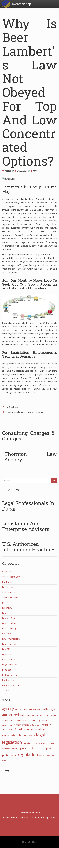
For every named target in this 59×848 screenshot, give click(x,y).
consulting (34, 720)
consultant (20, 720)
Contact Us (24, 817)
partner (51, 743)
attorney (37, 709)
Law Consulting (9, 628)
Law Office (7, 649)
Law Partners (8, 654)
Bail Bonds (7, 582)
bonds (23, 715)
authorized (10, 714)
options (39, 412)
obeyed (31, 412)
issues (5, 735)
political (33, 748)
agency (8, 708)
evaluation (45, 724)
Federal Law (7, 587)
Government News (11, 597)
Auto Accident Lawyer (12, 576)
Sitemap (52, 817)
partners (6, 748)
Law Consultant (9, 623)
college (30, 715)
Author (35, 170)
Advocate (6, 571)
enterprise (34, 725)
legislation (12, 742)
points (23, 748)
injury (48, 729)
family (11, 729)
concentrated (11, 412)
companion (51, 715)
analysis (18, 709)
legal (40, 734)
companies (40, 715)
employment (7, 725)
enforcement (21, 724)
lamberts (22, 412)
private (49, 748)
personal (15, 748)
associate (28, 709)
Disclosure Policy (39, 817)
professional (9, 755)
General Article (9, 592)
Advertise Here (10, 817)
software (50, 756)
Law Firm (6, 633)
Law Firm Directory (11, 638)
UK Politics (7, 690)
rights (42, 755)
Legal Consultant (10, 664)
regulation (28, 755)
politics (42, 749)
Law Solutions (11, 407)
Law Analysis (8, 613)
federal (18, 729)
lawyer (23, 735)
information (37, 729)
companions (7, 720)
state (4, 760)
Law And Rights (9, 618)
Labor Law (7, 607)
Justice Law (7, 602)
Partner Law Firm (10, 675)
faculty (4, 729)
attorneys (49, 709)
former (26, 729)
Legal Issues (8, 669)
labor (14, 735)
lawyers (32, 736)
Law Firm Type (9, 644)
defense (45, 721)
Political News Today (12, 685)
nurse (35, 743)
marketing (27, 743)
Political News (8, 680)
